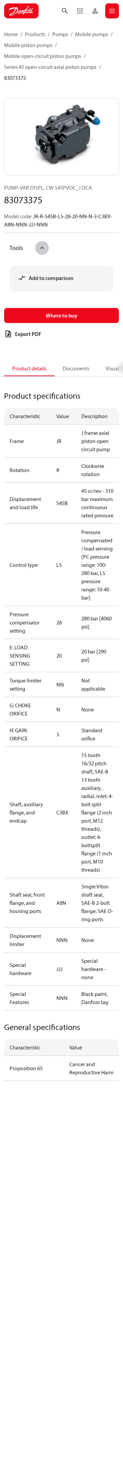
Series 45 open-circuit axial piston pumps (50, 66)
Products (35, 34)
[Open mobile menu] (112, 10)
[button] (79, 10)
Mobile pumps (91, 34)
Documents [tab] (76, 368)
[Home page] (21, 10)
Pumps (60, 34)
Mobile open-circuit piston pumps (42, 56)
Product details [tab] (29, 368)
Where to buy (61, 315)
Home (11, 34)
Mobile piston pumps (28, 45)
